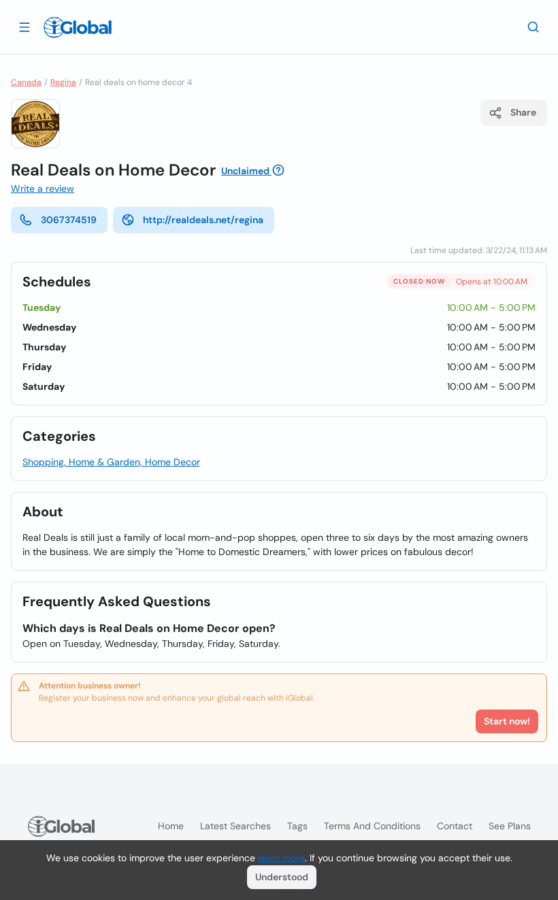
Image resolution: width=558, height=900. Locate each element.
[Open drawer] (24, 26)
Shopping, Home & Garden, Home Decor (111, 462)
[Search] (533, 26)
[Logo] (78, 27)
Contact (454, 826)
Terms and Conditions (372, 826)
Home (171, 826)
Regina (63, 82)
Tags (297, 826)
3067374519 (69, 220)
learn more (281, 858)
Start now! (507, 721)
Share (523, 112)
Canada (26, 82)
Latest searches (235, 826)
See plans (510, 826)
